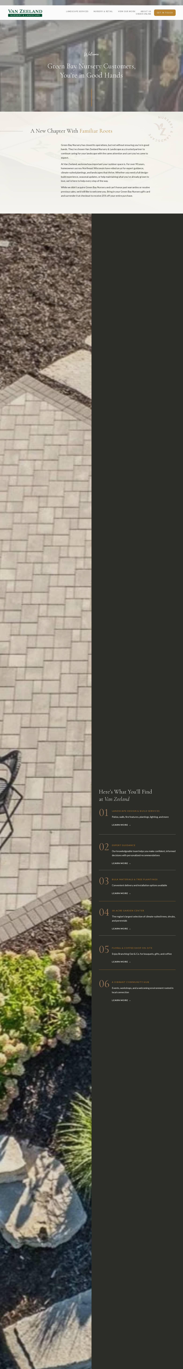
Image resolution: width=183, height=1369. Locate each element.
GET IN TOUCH (165, 13)
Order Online (143, 14)
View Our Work (127, 11)
